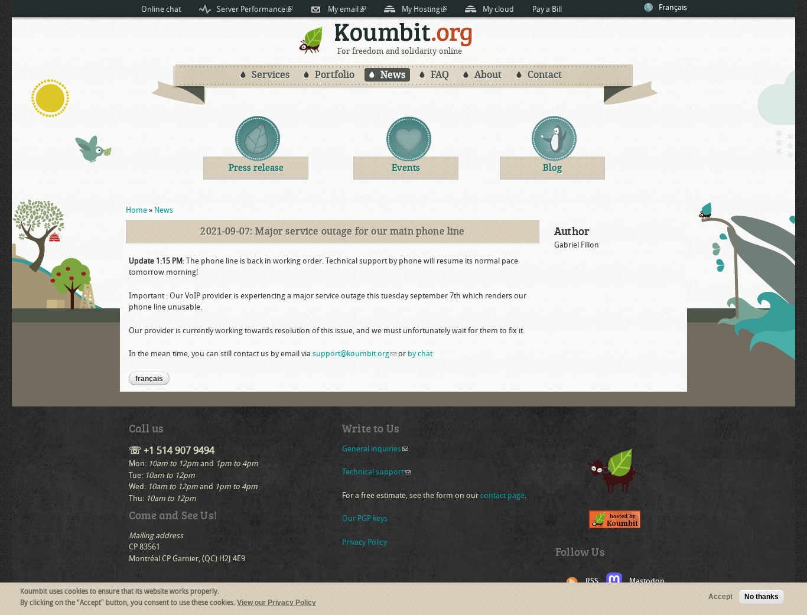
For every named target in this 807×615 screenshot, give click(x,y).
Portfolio (334, 74)
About (488, 74)
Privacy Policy (364, 542)
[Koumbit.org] (311, 51)
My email (347, 9)
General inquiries (375, 448)
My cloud (498, 9)
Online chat (161, 9)
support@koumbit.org (354, 353)
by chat (420, 353)
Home (136, 210)
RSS (591, 581)
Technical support (376, 471)
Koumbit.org (403, 34)
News (392, 74)
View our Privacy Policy (276, 603)
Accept (720, 597)
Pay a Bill (547, 9)
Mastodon (647, 581)
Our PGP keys (365, 518)
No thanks (761, 597)
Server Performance (254, 9)
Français (673, 7)
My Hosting (424, 9)
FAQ (440, 74)
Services (270, 74)
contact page (502, 495)
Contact (545, 74)
